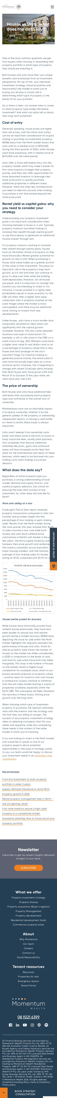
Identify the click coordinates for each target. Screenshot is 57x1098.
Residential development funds (28, 920)
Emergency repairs (28, 981)
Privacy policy (9, 1084)
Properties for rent (28, 976)
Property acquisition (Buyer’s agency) (28, 906)
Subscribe (28, 867)
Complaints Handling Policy (16, 1082)
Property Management (28, 911)
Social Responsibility (28, 957)
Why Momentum (28, 939)
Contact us (28, 953)
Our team (28, 944)
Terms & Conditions (40, 1082)
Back (12, 36)
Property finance (28, 902)
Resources (28, 972)
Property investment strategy (28, 897)
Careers (28, 948)
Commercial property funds (28, 924)
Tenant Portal (28, 985)
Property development (28, 915)
